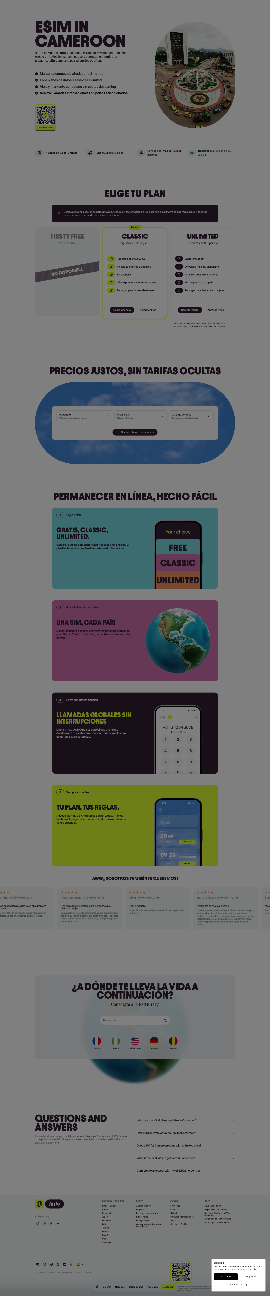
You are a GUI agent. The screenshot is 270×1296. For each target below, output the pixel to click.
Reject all (251, 1276)
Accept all (226, 1276)
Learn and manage (238, 1284)
